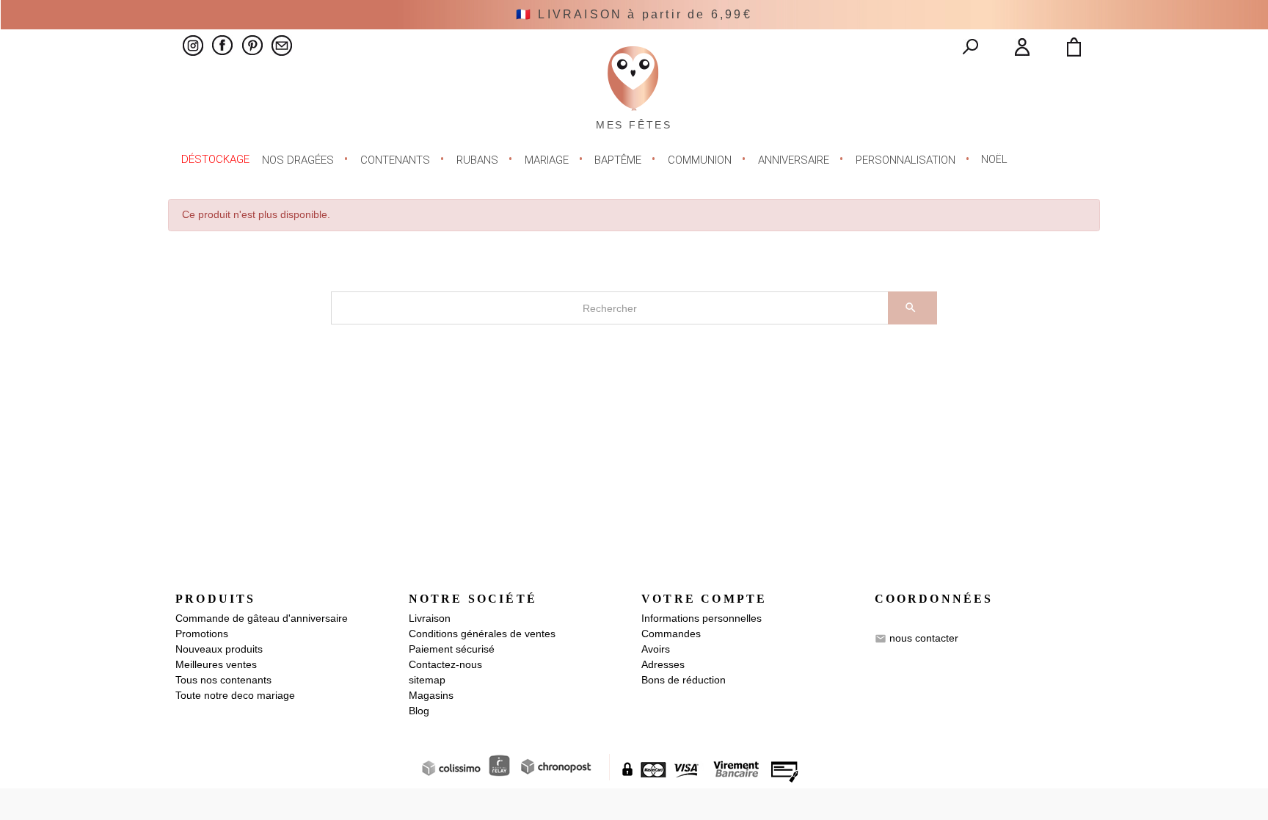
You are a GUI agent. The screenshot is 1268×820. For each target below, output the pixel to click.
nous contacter (923, 637)
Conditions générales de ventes (482, 633)
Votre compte (704, 598)
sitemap (427, 680)
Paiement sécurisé (452, 649)
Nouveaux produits (219, 649)
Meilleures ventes (216, 664)
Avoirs (655, 649)
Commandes (671, 633)
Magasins (431, 695)
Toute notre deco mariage (235, 695)
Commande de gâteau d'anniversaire (261, 618)
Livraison (430, 618)
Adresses (663, 664)
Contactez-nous (445, 664)
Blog (419, 710)
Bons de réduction (683, 680)
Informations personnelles (701, 618)
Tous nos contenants (223, 680)
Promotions (201, 633)
